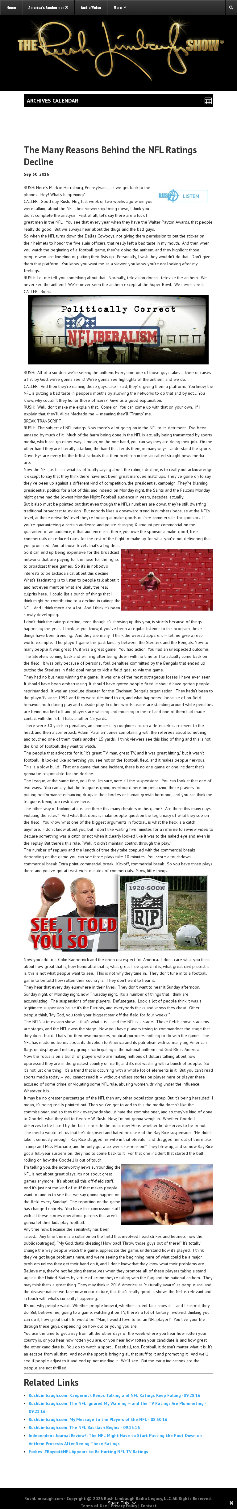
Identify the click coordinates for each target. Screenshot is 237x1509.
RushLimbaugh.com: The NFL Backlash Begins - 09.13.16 (84, 1427)
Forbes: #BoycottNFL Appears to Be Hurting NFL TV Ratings (88, 1451)
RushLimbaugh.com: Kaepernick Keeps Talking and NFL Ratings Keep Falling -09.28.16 (114, 1395)
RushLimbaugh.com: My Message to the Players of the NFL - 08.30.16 (98, 1419)
